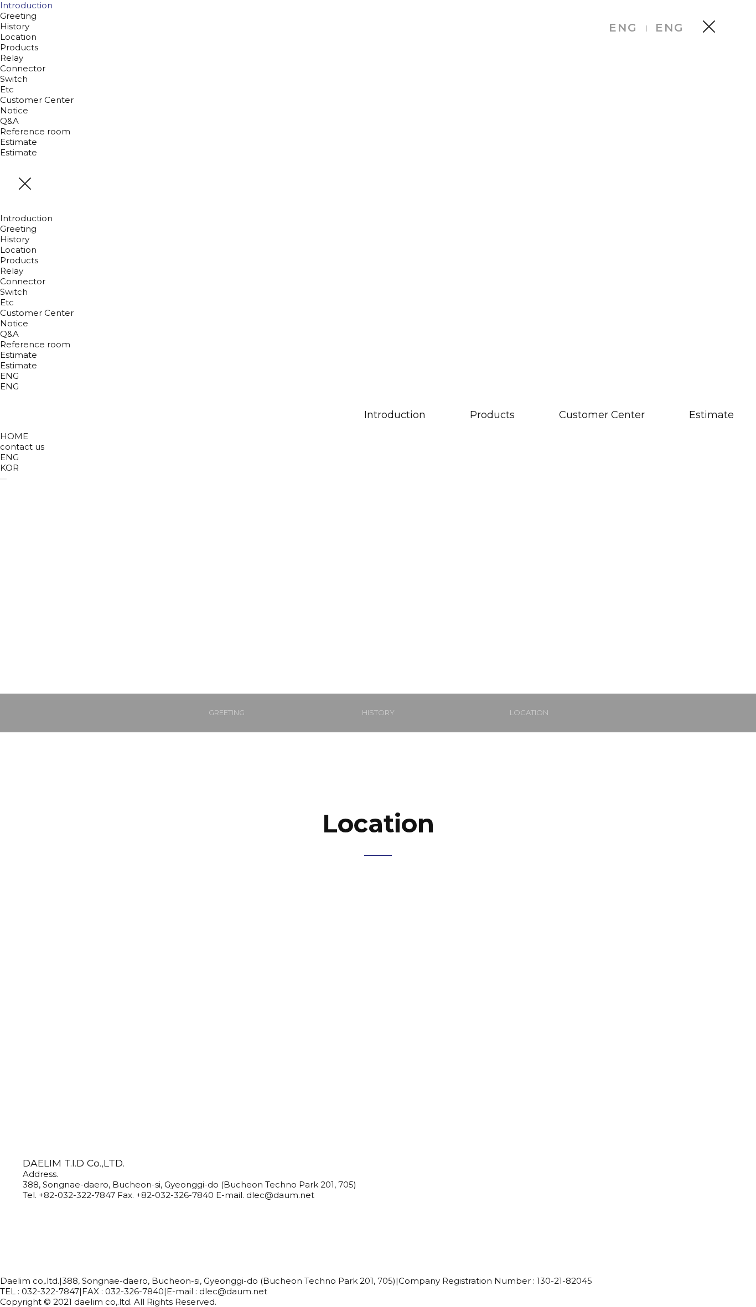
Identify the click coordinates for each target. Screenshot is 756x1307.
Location (18, 37)
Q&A (9, 121)
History (14, 26)
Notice (14, 110)
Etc (7, 89)
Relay (11, 58)
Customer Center (37, 100)
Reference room (35, 131)
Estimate (18, 142)
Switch (14, 79)
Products (19, 47)
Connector (22, 68)
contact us (22, 446)
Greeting (18, 16)
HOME (14, 436)
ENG (623, 27)
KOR (9, 467)
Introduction (26, 5)
